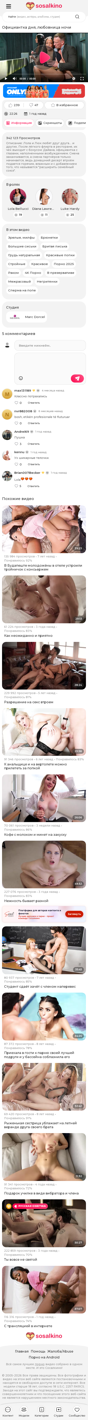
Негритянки (47, 281)
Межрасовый (19, 281)
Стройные (16, 264)
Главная (22, 1351)
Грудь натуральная (24, 255)
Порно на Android (44, 1357)
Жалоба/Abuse (60, 1351)
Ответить (34, 402)
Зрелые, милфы (21, 237)
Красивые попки (60, 255)
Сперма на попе (22, 290)
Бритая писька (54, 246)
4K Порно (33, 273)
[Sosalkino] (44, 6)
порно (40, 1364)
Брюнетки (49, 237)
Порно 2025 (64, 264)
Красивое (39, 264)
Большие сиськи (22, 246)
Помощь (38, 1351)
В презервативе (60, 273)
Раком (13, 273)
